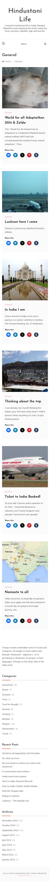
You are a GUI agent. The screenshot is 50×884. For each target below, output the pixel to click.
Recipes (6, 724)
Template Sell (24, 875)
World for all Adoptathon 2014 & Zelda (21, 753)
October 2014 (8, 825)
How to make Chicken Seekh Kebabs (20, 786)
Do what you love (10, 758)
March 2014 (7, 854)
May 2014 (7, 850)
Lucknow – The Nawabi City (15, 800)
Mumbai (6, 719)
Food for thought (10, 704)
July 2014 (6, 840)
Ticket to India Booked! (22, 496)
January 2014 (8, 859)
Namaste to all (16, 592)
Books (5, 689)
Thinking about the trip (23, 401)
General (8, 112)
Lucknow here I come (21, 222)
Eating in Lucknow (10, 796)
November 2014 (10, 820)
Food (4, 699)
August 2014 (8, 835)
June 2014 (7, 845)
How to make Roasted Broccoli (17, 781)
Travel (5, 733)
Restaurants (8, 728)
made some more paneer (14, 776)
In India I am (15, 309)
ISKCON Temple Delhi (12, 791)
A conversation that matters (15, 771)
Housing (6, 714)
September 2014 (10, 830)
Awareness (7, 685)
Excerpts (6, 694)
